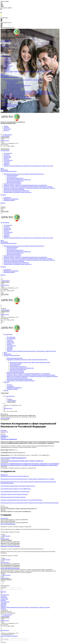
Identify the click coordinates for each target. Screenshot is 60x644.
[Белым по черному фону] (1, 11)
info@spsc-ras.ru (5, 46)
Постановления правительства (15, 84)
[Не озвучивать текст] (1, 26)
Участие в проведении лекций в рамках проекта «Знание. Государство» (22, 461)
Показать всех (4, 518)
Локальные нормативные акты (15, 86)
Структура (6, 60)
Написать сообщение (6, 540)
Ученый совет (7, 63)
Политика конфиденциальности (9, 636)
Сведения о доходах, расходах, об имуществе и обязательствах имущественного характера (28, 92)
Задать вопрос (4, 431)
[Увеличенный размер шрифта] (2, 6)
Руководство (7, 61)
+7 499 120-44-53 (7, 40)
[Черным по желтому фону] (1, 14)
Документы (7, 67)
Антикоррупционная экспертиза (12, 89)
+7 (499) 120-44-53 (5, 536)
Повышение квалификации (11, 104)
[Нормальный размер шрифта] (2, 4)
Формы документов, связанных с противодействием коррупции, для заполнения (25, 91)
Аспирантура (7, 103)
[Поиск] (2, 111)
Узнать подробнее (5, 418)
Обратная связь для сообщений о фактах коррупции (17, 98)
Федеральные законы (12, 81)
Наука (2, 74)
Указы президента (11, 82)
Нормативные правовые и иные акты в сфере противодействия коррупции (24, 79)
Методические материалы (14, 88)
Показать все (4, 474)
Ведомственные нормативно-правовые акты (19, 85)
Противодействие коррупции (9, 77)
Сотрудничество (8, 66)
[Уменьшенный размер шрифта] (1, 2)
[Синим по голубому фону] (1, 13)
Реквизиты (7, 70)
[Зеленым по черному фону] (1, 16)
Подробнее (3, 430)
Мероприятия (5, 75)
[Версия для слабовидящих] (3, 207)
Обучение (3, 101)
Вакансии (6, 64)
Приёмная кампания (9, 106)
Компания (3, 591)
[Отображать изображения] (1, 19)
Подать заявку (4, 54)
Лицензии (6, 68)
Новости (3, 109)
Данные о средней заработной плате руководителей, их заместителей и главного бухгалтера (28, 71)
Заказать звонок (5, 43)
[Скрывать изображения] (1, 21)
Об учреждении (5, 56)
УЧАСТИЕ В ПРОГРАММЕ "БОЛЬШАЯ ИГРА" (13, 458)
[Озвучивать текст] (2, 24)
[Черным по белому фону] (1, 9)
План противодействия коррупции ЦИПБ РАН (16, 96)
